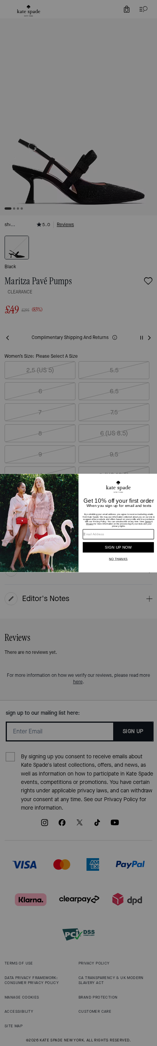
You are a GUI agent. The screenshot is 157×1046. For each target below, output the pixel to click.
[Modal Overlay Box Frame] (78, 523)
